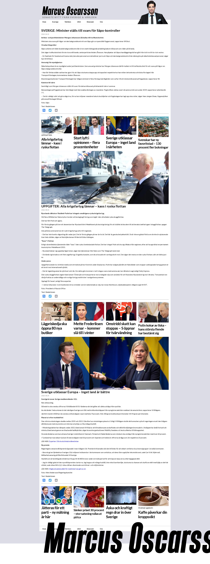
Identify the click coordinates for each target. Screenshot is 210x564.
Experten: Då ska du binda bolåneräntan (64, 441)
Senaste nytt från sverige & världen (69, 17)
